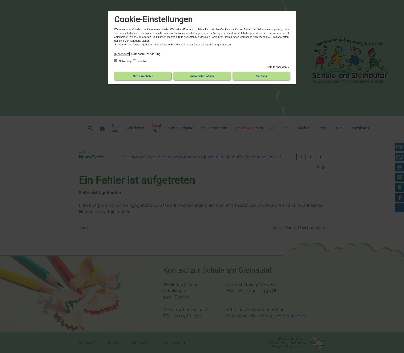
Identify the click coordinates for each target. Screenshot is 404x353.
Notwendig (125, 61)
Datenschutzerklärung (146, 54)
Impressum (121, 54)
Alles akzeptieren (142, 76)
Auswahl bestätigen (202, 76)
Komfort (142, 61)
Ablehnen (261, 76)
